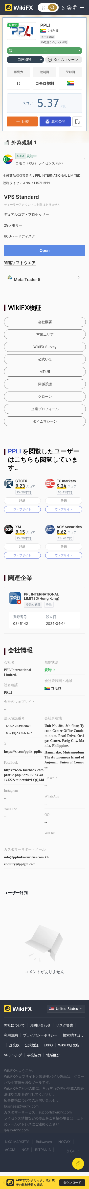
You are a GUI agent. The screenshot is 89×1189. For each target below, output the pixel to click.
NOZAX (64, 1142)
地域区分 (53, 1055)
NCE (25, 1150)
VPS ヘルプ (13, 1055)
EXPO (48, 1045)
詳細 (22, 500)
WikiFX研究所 (68, 1045)
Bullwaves (44, 1142)
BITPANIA (43, 1150)
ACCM (10, 1150)
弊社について (14, 1025)
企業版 (14, 1045)
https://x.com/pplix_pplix (23, 751)
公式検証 (32, 1045)
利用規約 (11, 1035)
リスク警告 (64, 1025)
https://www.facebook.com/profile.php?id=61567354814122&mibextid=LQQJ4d (24, 775)
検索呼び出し (73, 1035)
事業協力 (34, 1055)
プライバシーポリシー (40, 1035)
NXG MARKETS (17, 1142)
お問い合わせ (40, 1025)
